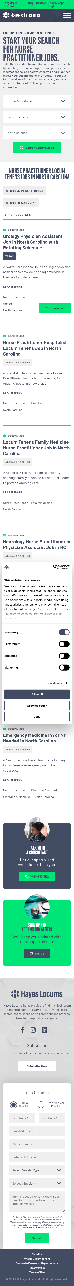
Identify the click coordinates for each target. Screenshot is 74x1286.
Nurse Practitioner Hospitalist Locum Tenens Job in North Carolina (35, 347)
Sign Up (39, 953)
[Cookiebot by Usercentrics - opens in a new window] (53, 566)
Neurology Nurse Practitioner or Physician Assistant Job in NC (37, 544)
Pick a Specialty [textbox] (18, 117)
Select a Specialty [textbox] (24, 1183)
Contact (41, 3)
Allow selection (37, 705)
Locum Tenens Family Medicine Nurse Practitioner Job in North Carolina (36, 447)
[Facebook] (22, 1029)
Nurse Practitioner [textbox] (20, 101)
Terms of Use (37, 1272)
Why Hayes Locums (10, 4)
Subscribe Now (37, 1066)
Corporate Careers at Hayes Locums (37, 1263)
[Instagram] (33, 1029)
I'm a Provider (25, 1104)
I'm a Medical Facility (56, 1104)
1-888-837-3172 (39, 876)
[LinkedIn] (44, 1029)
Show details (53, 682)
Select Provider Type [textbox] (26, 1170)
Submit (37, 1238)
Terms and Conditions (31, 1227)
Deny (37, 716)
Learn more (12, 286)
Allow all (37, 694)
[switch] (64, 644)
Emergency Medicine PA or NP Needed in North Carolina (34, 737)
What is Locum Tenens (37, 1258)
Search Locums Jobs (40, 147)
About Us (37, 1254)
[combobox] (37, 101)
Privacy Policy (37, 1267)
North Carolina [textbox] (17, 132)
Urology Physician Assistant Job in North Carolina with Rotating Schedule (33, 241)
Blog (31, 3)
